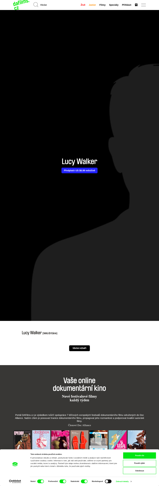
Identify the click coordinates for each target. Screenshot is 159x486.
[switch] (62, 481)
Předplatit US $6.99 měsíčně (79, 170)
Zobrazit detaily (122, 481)
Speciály (113, 5)
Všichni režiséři (79, 348)
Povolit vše (139, 455)
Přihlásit (126, 5)
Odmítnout (139, 471)
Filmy (102, 5)
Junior (92, 5)
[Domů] (21, 5)
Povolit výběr (139, 463)
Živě (83, 5)
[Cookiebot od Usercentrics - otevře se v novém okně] (15, 481)
